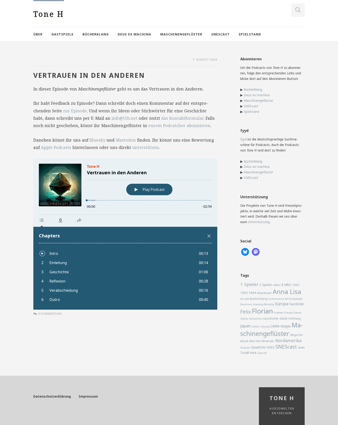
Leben (255, 326)
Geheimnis (255, 318)
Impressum (88, 396)
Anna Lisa (287, 291)
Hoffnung (294, 318)
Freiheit (278, 312)
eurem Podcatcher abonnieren (179, 125)
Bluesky (97, 140)
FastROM (296, 304)
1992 (295, 285)
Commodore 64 (278, 298)
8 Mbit (286, 284)
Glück (283, 318)
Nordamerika (288, 340)
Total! (244, 352)
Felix (245, 311)
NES (258, 341)
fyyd (243, 139)
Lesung (264, 326)
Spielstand (250, 34)
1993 (244, 293)
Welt (253, 353)
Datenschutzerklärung (52, 396)
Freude (288, 312)
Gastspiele (63, 34)
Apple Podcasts (56, 147)
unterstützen (145, 147)
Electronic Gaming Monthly (257, 304)
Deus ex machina (134, 34)
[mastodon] (256, 251)
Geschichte (271, 318)
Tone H (48, 14)
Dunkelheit (295, 298)
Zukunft (262, 353)
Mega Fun (296, 335)
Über (38, 34)
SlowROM (258, 347)
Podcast (245, 347)
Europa (281, 303)
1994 (252, 293)
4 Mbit (277, 285)
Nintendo (267, 341)
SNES (270, 347)
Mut (252, 341)
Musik (244, 341)
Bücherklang (96, 34)
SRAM (301, 347)
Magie (286, 326)
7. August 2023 (204, 59)
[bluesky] (245, 251)
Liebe (275, 326)
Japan (245, 326)
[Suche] (298, 10)
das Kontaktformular (182, 118)
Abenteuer (264, 293)
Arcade (244, 298)
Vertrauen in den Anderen (89, 75)
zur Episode (75, 111)
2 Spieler (265, 284)
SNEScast (220, 34)
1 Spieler (249, 284)
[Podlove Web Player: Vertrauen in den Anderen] (125, 234)
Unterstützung (258, 222)
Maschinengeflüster (181, 34)
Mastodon (126, 140)
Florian (262, 311)
